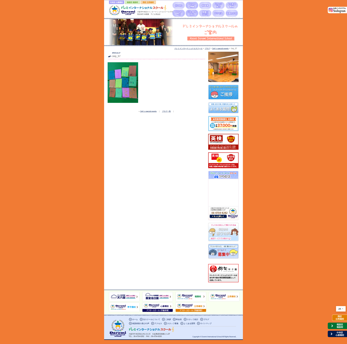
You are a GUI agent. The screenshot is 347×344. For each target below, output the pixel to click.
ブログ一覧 (166, 111)
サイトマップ (206, 323)
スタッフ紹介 (192, 319)
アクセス (158, 323)
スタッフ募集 (173, 323)
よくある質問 (189, 323)
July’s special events (148, 111)
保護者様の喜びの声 (140, 323)
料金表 (179, 319)
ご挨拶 (168, 319)
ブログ (206, 319)
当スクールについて (151, 319)
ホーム (135, 319)
